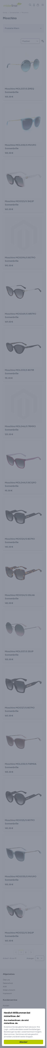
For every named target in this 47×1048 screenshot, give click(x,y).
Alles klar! (23, 1042)
